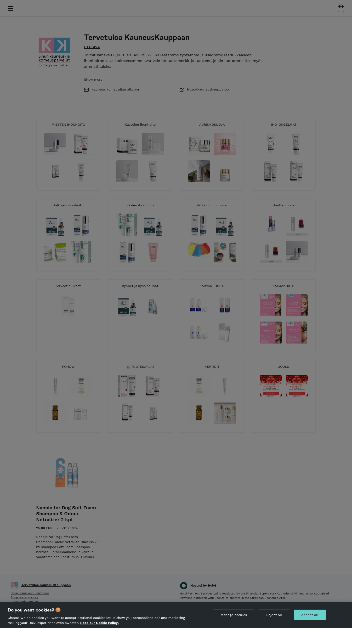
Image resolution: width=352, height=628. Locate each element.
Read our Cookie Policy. (99, 623)
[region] (176, 615)
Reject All (274, 615)
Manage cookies (234, 615)
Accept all (309, 615)
